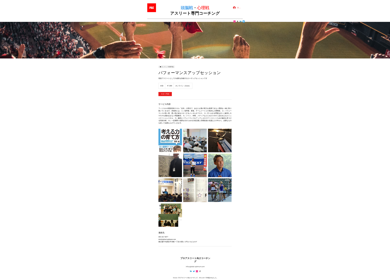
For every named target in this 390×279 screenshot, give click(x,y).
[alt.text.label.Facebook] (238, 21)
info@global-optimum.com (195, 267)
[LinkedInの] (241, 21)
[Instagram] (234, 21)
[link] (165, 94)
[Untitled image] (170, 140)
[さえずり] (244, 21)
